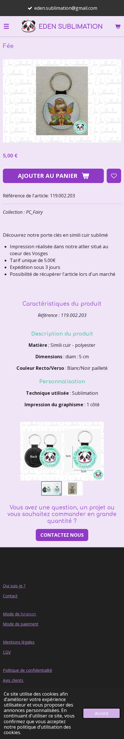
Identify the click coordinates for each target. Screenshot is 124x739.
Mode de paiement (20, 624)
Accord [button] (101, 713)
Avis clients (13, 680)
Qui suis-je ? (14, 585)
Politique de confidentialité (27, 670)
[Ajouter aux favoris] (114, 176)
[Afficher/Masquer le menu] (6, 26)
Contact (10, 595)
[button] (116, 427)
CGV (7, 652)
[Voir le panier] (117, 26)
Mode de (19, 614)
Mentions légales (19, 642)
